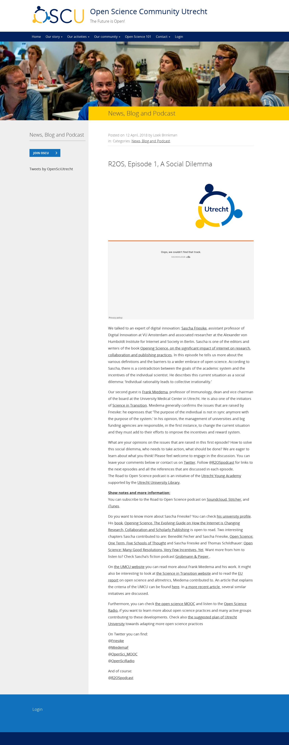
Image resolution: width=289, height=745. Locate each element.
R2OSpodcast (223, 462)
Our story (53, 36)
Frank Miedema (155, 392)
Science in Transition (129, 405)
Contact (162, 36)
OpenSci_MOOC (124, 654)
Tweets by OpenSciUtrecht (51, 169)
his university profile (234, 516)
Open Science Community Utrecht (148, 11)
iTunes (113, 506)
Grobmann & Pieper (192, 556)
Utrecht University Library (158, 482)
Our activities (77, 36)
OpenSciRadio (122, 660)
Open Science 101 (138, 36)
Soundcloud (217, 499)
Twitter (189, 462)
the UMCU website (129, 566)
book (118, 523)
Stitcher (234, 499)
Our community (106, 36)
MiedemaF (120, 647)
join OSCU (41, 153)
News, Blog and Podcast (151, 141)
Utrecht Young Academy (221, 475)
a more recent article (203, 586)
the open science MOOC (175, 603)
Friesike (117, 640)
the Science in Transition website (183, 573)
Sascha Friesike (194, 328)
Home (36, 36)
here (175, 586)
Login (179, 36)
